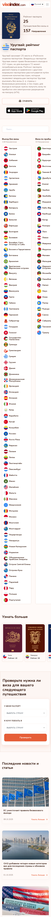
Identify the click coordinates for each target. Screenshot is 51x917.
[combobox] (25, 713)
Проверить (25, 737)
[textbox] (25, 713)
